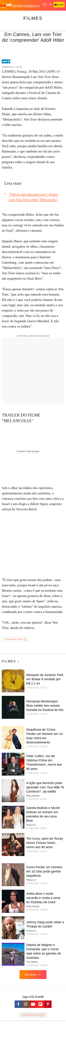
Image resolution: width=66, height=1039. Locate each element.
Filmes (33, 18)
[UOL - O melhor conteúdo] (6, 5)
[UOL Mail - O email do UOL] (45, 4)
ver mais (30, 974)
